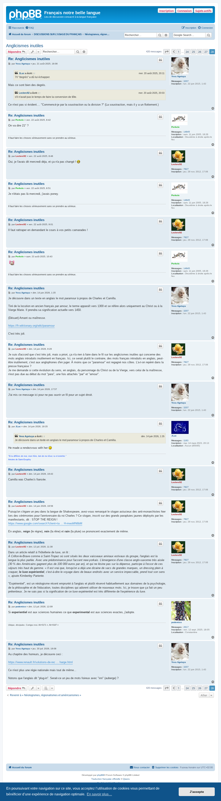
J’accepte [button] (197, 791)
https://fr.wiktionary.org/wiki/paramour (31, 325)
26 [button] (199, 52)
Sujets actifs (203, 11)
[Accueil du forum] (25, 14)
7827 (186, 169)
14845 (186, 132)
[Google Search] (208, 35)
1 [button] (178, 52)
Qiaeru (126, 779)
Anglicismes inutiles (24, 45)
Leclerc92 (24, 93)
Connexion (184, 11)
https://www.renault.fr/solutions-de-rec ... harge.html (40, 662)
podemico (176, 622)
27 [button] (205, 52)
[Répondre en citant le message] (160, 59)
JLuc (21, 73)
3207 (186, 81)
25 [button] (193, 52)
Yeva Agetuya (178, 76)
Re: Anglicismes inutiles (29, 59)
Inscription (166, 11)
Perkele (175, 127)
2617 (186, 627)
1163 (185, 440)
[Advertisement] (110, 731)
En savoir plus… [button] (99, 794)
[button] (166, 51)
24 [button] (187, 52)
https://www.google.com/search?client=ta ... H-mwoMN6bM (45, 523)
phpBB (100, 775)
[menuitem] (29, 27)
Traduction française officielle (105, 779)
